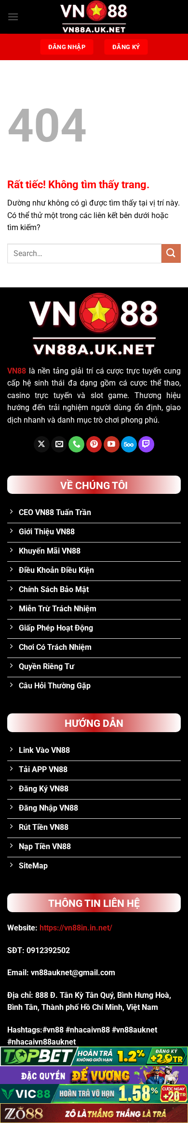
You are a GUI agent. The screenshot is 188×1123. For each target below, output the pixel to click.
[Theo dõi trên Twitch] (146, 444)
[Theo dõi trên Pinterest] (94, 444)
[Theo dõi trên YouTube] (112, 444)
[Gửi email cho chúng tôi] (59, 444)
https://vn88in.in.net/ (76, 927)
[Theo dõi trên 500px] (129, 444)
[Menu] (13, 16)
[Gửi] (171, 253)
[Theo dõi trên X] (42, 444)
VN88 (16, 370)
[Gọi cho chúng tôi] (76, 444)
